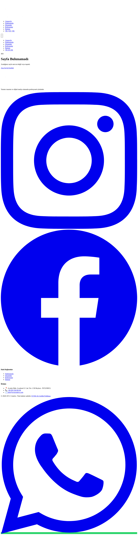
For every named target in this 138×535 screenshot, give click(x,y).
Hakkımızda (9, 23)
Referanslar (9, 27)
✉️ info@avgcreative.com (14, 392)
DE (13, 31)
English (11, 68)
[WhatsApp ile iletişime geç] (69, 533)
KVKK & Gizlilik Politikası (41, 396)
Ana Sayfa (5, 68)
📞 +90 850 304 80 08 (13, 390)
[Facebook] (69, 365)
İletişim (7, 29)
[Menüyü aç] (2, 36)
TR (6, 31)
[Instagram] (69, 228)
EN (10, 31)
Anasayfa (8, 21)
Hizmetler (8, 25)
